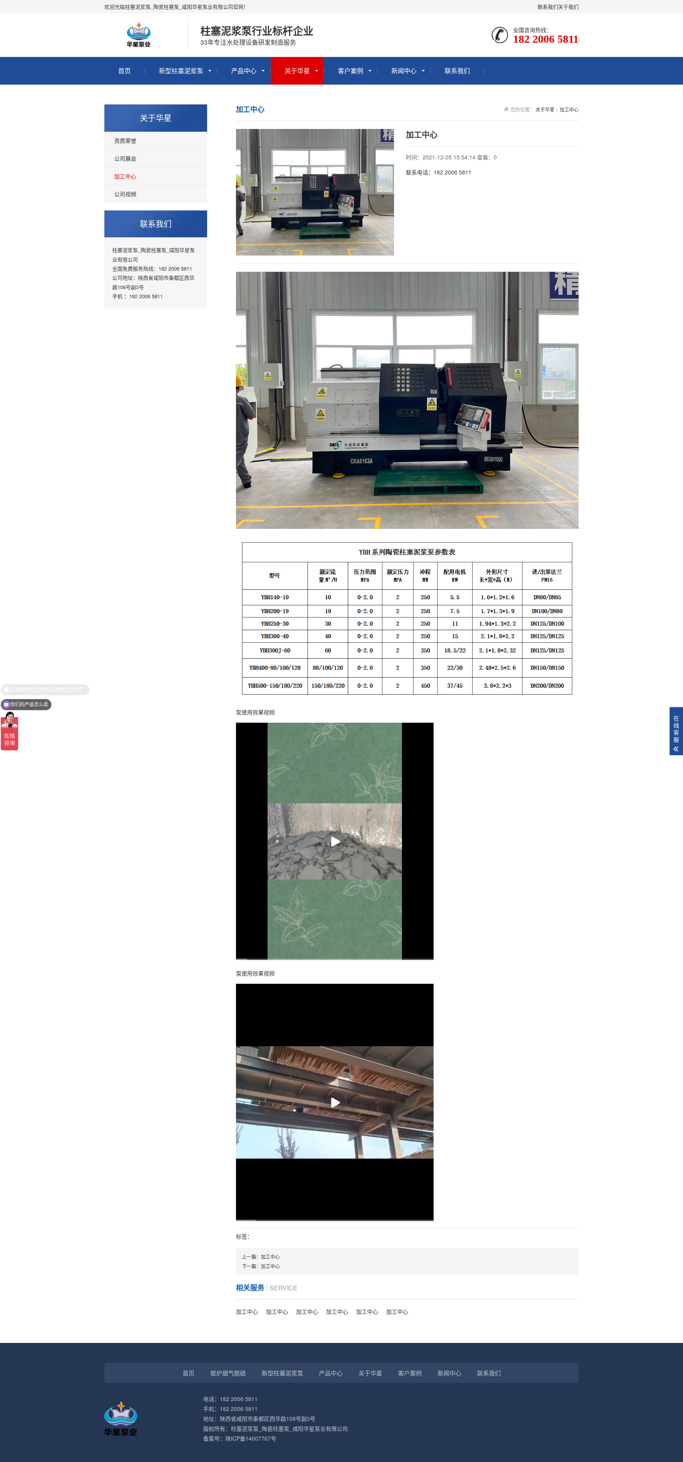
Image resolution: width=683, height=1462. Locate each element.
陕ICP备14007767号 (250, 1438)
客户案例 (350, 70)
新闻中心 (404, 70)
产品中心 (244, 70)
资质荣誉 (125, 140)
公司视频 (125, 194)
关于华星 (297, 70)
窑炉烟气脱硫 (228, 1373)
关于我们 (568, 6)
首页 (124, 70)
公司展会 (125, 158)
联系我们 (548, 6)
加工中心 (125, 176)
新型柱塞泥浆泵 (181, 70)
